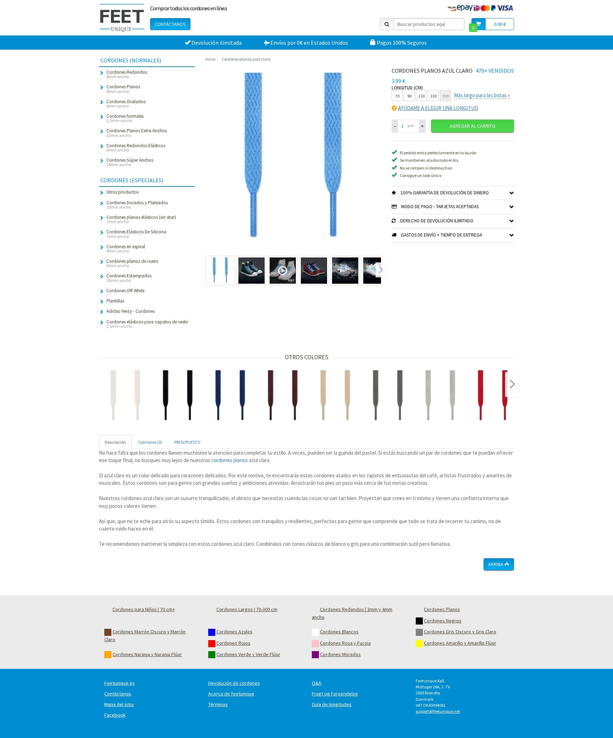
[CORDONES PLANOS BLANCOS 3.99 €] (125, 396)
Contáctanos (170, 24)
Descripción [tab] (115, 442)
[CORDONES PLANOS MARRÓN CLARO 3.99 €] (335, 396)
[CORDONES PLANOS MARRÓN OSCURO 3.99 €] (282, 396)
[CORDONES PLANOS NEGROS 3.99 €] (177, 396)
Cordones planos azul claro (246, 59)
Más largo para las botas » (482, 95)
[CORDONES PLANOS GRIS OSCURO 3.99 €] (387, 396)
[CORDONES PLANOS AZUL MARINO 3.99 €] (230, 396)
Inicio (210, 59)
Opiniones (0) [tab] (150, 442)
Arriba (496, 564)
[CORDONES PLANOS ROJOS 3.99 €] (492, 396)
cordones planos (229, 460)
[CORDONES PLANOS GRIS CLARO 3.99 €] (440, 396)
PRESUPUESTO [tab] (187, 442)
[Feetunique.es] (122, 18)
